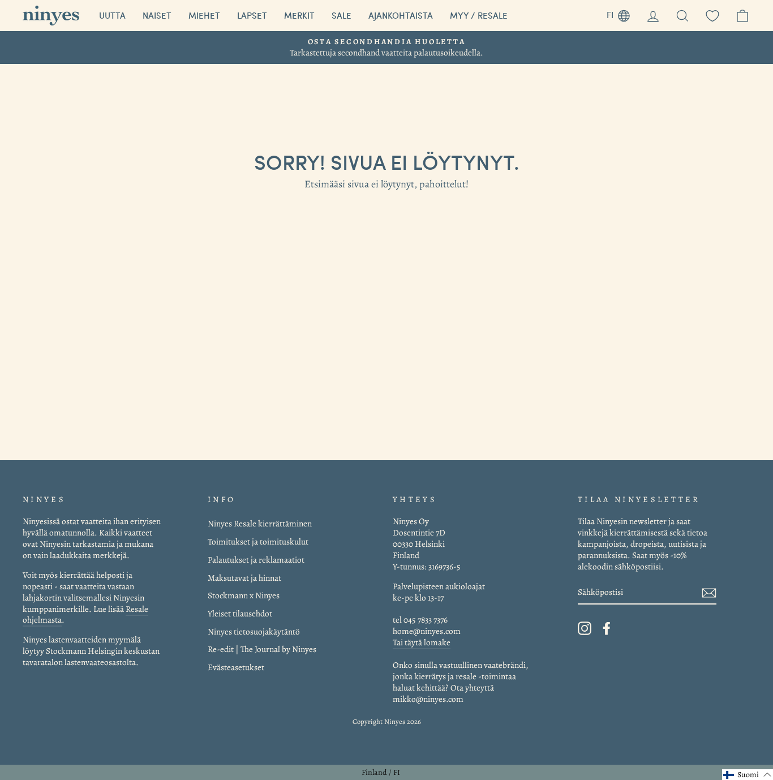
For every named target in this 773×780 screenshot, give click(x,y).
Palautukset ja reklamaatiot (256, 559)
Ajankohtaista (400, 15)
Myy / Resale (479, 15)
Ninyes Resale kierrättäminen (260, 523)
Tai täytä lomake (421, 642)
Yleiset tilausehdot (240, 613)
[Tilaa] (709, 592)
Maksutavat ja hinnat (244, 578)
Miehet (204, 15)
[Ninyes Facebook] (606, 628)
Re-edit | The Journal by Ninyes (262, 649)
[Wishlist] (712, 15)
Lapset (252, 15)
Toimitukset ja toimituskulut (258, 541)
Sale (341, 15)
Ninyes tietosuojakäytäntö (254, 631)
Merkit (299, 15)
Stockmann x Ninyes (244, 595)
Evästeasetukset (236, 667)
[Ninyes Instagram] (584, 628)
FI (622, 13)
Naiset (157, 15)
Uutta (112, 15)
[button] (747, 774)
